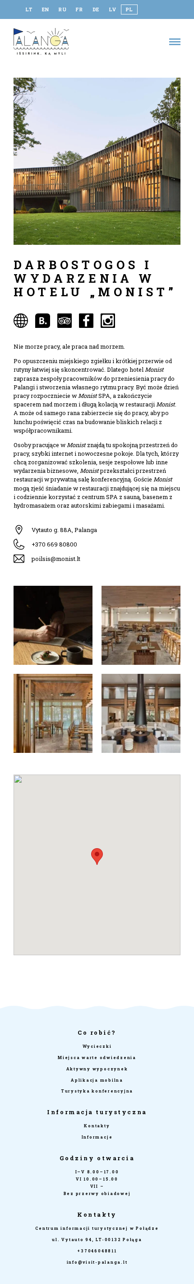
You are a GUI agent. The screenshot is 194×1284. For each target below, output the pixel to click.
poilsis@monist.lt (56, 558)
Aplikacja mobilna (97, 1080)
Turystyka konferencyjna (97, 1090)
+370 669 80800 (54, 544)
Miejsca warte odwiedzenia (97, 1057)
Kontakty (97, 1125)
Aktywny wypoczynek (97, 1068)
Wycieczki (97, 1046)
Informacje (97, 1137)
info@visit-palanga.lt (97, 1262)
